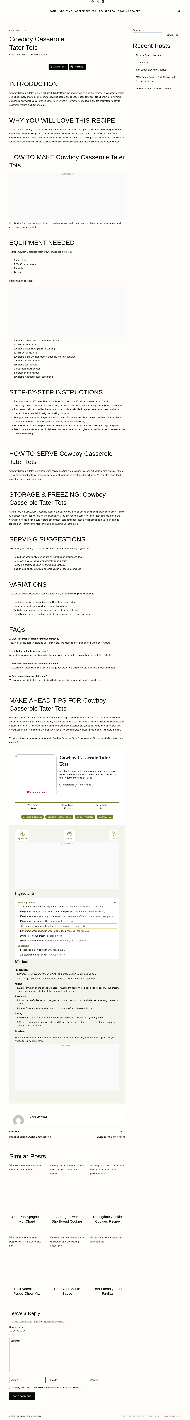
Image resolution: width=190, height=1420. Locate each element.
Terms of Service (171, 1416)
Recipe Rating (16, 1327)
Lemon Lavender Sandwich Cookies (154, 88)
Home (53, 11)
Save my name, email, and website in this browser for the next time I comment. (47, 1388)
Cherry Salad (142, 62)
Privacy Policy (153, 1416)
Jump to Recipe (59, 67)
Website (94, 1380)
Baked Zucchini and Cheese (111, 1134)
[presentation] (26, 1187)
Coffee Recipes (85, 11)
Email (53, 1380)
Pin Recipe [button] (85, 784)
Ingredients (22, 838)
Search (136, 30)
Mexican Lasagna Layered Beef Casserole (30, 1134)
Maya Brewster (19, 54)
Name (14, 1380)
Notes (114, 838)
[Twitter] (98, 1)
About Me (66, 11)
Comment (15, 1341)
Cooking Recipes (129, 11)
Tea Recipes (107, 11)
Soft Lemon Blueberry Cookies (151, 70)
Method (69, 838)
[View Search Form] (179, 11)
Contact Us (138, 1416)
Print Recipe (78, 67)
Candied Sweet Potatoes (148, 55)
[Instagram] (103, 1)
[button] (115, 902)
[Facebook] (92, 1)
